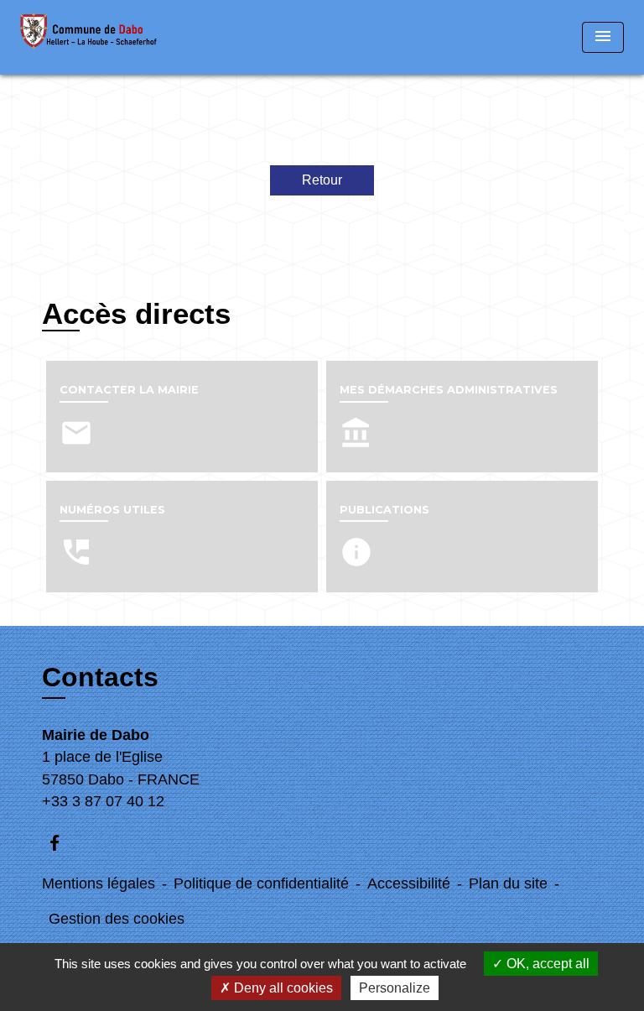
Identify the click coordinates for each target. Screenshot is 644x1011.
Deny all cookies (282, 988)
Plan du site (508, 883)
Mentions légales (98, 883)
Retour (322, 180)
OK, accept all (546, 963)
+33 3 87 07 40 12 (103, 801)
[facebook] (62, 843)
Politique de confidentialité (261, 883)
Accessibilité (408, 883)
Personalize (394, 988)
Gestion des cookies (116, 918)
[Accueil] (88, 37)
